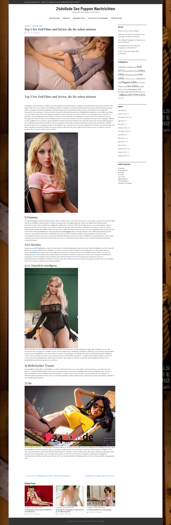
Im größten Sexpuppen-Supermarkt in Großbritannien (70, 511)
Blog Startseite (54, 18)
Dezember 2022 (123, 117)
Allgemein (66, 18)
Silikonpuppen (123, 179)
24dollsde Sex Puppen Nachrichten (85, 8)
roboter (122, 86)
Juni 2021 (121, 135)
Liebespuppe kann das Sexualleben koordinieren (38, 511)
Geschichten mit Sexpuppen (98, 18)
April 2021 (121, 142)
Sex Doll (32, 252)
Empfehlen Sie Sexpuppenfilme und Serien (100, 476)
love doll (127, 79)
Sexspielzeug (124, 92)
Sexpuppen (134, 89)
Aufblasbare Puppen (127, 67)
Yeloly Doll (121, 98)
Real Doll (141, 83)
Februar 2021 (122, 149)
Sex (132, 86)
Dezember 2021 (123, 131)
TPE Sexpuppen (123, 181)
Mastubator (133, 78)
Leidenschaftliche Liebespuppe (99, 510)
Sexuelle (136, 92)
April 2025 (121, 110)
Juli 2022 (121, 121)
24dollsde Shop (116, 18)
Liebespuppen (67, 231)
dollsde (38, 33)
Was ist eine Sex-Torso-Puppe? (128, 31)
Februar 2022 (122, 128)
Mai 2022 (121, 124)
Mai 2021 (121, 138)
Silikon (126, 94)
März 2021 (121, 145)
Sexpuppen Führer (79, 18)
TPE (139, 94)
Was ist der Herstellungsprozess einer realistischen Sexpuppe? (47, 476)
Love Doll (37, 371)
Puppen (129, 82)
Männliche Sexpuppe (125, 183)
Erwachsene (130, 71)
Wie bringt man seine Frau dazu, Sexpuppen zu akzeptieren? (63, 2)
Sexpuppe (38, 129)
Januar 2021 (122, 152)
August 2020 (122, 156)
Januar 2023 (122, 114)
